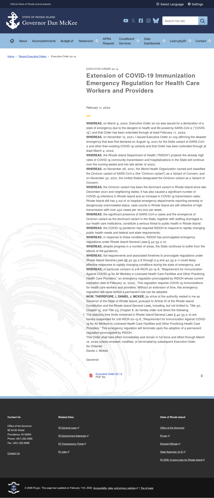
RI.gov (163, 435)
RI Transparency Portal (71, 443)
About (23, 41)
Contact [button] (204, 40)
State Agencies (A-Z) (171, 451)
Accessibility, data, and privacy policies (114, 488)
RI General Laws (67, 427)
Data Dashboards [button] (155, 40)
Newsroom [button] (89, 40)
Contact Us (14, 453)
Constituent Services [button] (130, 40)
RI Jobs (62, 451)
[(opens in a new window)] (126, 20)
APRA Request (108, 40)
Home (11, 56)
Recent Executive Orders (32, 56)
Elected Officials (169, 443)
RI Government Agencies (72, 435)
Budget (65, 41)
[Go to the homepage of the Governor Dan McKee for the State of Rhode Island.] (15, 21)
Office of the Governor (172, 427)
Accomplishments (44, 41)
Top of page (147, 488)
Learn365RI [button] (181, 40)
